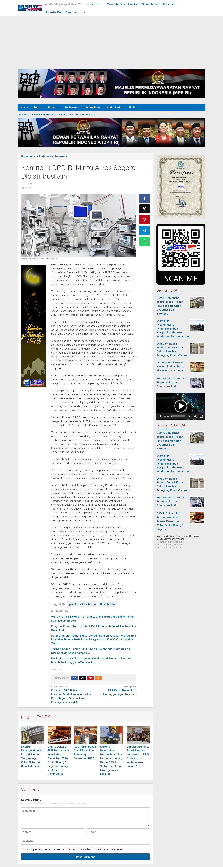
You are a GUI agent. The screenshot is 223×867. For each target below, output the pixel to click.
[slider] (178, 416)
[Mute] (196, 416)
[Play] (160, 416)
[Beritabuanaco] (30, 7)
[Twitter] (82, 678)
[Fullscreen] (201, 416)
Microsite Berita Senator (168, 547)
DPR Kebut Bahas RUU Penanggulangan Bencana (119, 690)
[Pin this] (144, 219)
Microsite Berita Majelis (170, 542)
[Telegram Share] (144, 230)
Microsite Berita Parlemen (169, 545)
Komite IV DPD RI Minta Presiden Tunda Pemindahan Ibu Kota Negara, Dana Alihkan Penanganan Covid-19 (71, 694)
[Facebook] (74, 678)
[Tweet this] (144, 208)
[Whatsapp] (144, 241)
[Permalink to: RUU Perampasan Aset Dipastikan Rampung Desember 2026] (85, 735)
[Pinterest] (90, 678)
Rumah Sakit (108, 604)
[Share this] (144, 198)
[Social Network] (85, 12)
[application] (180, 406)
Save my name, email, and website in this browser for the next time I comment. (74, 849)
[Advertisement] (111, 41)
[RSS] (98, 678)
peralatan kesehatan (82, 604)
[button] (180, 406)
